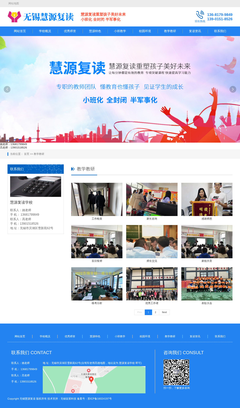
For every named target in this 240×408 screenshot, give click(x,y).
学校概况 (45, 31)
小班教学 (120, 31)
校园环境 (145, 31)
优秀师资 (70, 31)
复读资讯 (195, 31)
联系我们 (220, 31)
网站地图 (13, 3)
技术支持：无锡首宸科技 (61, 398)
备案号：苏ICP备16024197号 (94, 398)
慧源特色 (95, 31)
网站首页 (20, 31)
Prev (139, 312)
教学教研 (170, 31)
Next (164, 312)
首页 (26, 153)
